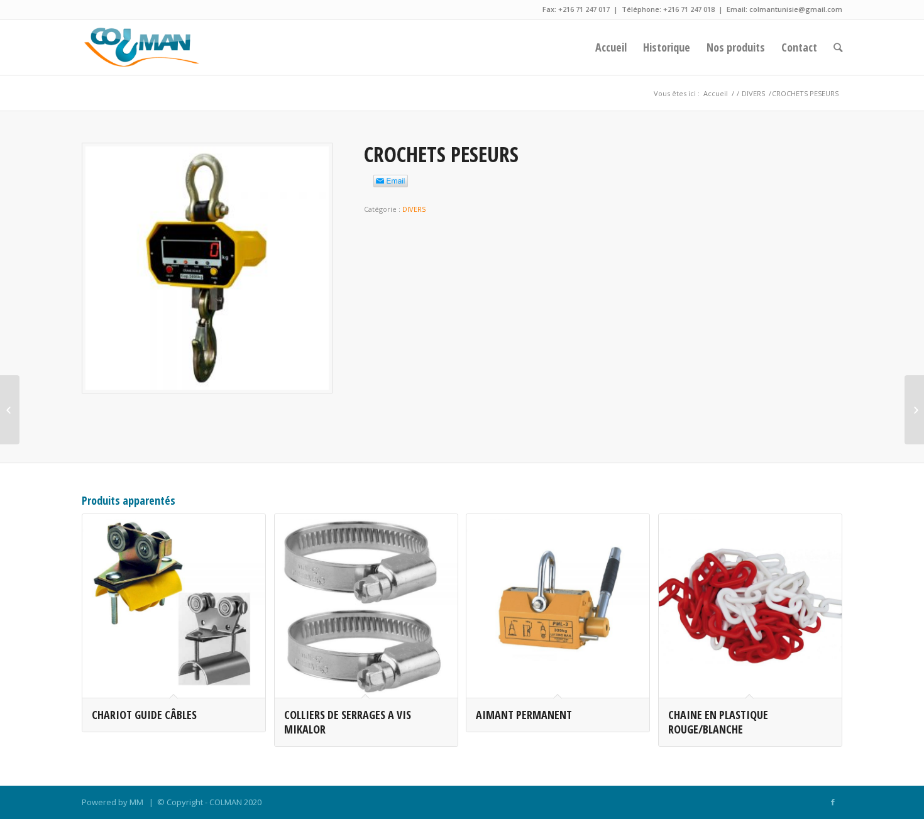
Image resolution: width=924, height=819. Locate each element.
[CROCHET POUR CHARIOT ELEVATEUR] (914, 409)
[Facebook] (832, 802)
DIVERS (753, 93)
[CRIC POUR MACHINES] (9, 409)
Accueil (715, 93)
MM (136, 802)
